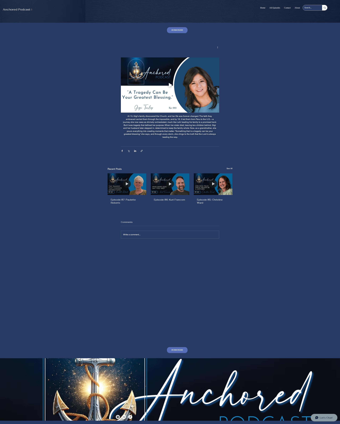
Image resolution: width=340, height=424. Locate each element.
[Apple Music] (130, 417)
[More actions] (217, 47)
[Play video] (170, 85)
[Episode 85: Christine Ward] (213, 184)
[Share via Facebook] (122, 151)
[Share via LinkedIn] (135, 151)
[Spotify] (118, 417)
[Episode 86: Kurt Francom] (170, 184)
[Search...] (324, 7)
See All (229, 168)
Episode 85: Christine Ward (210, 201)
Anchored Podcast (16, 9)
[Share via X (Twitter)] (128, 151)
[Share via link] (141, 151)
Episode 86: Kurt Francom (169, 199)
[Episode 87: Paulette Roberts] (127, 184)
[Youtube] (124, 417)
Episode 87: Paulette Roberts (123, 201)
